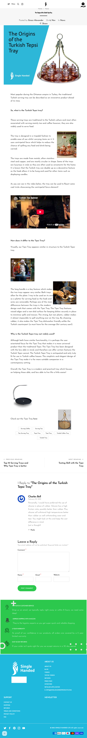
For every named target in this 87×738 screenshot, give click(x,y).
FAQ (5, 717)
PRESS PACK (48, 681)
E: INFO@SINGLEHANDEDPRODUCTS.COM (58, 690)
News (62, 20)
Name (21, 575)
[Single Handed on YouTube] (23, 728)
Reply (33, 530)
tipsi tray (49, 433)
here (35, 419)
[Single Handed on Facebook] (9, 728)
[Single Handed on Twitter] (5, 728)
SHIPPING (7, 705)
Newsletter (51, 697)
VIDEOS (47, 672)
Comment (22, 550)
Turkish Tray (43, 438)
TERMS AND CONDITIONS (12, 711)
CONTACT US (8, 702)
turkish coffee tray (63, 433)
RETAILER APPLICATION (52, 687)
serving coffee (25, 428)
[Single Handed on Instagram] (19, 728)
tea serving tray (23, 433)
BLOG (46, 669)
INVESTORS (48, 684)
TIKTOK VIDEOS (50, 675)
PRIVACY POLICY (9, 714)
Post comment (27, 588)
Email (38, 575)
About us (49, 662)
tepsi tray (37, 433)
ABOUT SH (48, 666)
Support (8, 697)
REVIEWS (48, 678)
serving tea (39, 428)
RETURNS (7, 708)
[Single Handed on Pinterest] (14, 728)
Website (57, 575)
